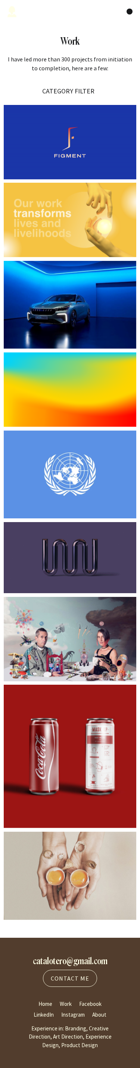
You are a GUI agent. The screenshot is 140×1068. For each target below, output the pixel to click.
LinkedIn (44, 1014)
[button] (70, 91)
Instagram (73, 1014)
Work (66, 1003)
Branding (75, 1028)
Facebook (90, 1003)
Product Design (79, 1045)
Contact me (70, 978)
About (99, 1014)
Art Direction (68, 1036)
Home (45, 1003)
